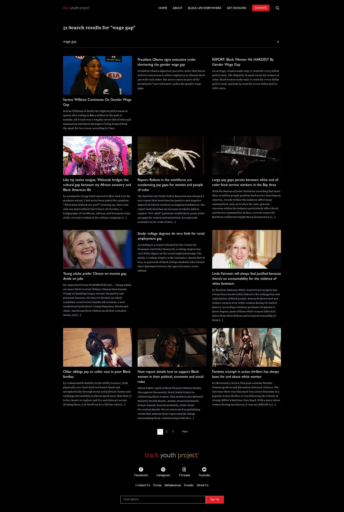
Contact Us (142, 485)
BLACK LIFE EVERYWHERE (204, 8)
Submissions (172, 485)
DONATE (261, 8)
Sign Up (214, 499)
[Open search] (277, 7)
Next (185, 432)
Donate (189, 485)
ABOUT (177, 8)
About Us (203, 485)
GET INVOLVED (236, 8)
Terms (157, 485)
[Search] (277, 42)
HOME (163, 8)
